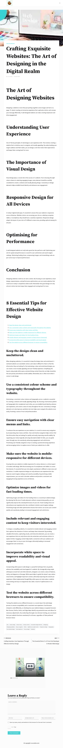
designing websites (11, 626)
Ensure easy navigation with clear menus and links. (23, 330)
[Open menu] (59, 3)
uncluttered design (11, 629)
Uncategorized (10, 43)
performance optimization (33, 626)
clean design (12, 624)
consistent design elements (36, 624)
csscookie (10, 76)
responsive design (43, 626)
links (25, 626)
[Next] (41, 667)
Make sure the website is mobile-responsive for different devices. (27, 332)
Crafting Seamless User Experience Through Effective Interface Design (16, 641)
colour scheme (26, 624)
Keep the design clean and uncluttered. (20, 325)
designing (45, 624)
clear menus (19, 624)
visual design (27, 629)
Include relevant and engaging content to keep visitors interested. (28, 337)
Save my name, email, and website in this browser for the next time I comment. (31, 722)
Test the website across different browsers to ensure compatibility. (28, 342)
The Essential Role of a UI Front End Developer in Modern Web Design (45, 641)
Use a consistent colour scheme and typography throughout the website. (30, 327)
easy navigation (19, 626)
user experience (19, 629)
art (7, 624)
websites (33, 629)
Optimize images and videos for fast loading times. (24, 335)
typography (51, 626)
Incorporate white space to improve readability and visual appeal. (27, 340)
